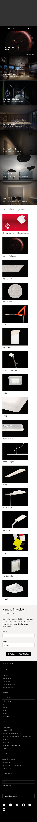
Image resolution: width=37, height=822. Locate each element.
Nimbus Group (7, 774)
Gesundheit (6, 698)
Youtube (23, 805)
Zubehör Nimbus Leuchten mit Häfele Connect (17, 736)
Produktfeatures (7, 687)
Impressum (6, 779)
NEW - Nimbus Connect (10, 74)
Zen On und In (7, 576)
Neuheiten (5, 675)
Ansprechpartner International (12, 765)
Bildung (4, 713)
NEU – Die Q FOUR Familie (12, 127)
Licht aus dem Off (9, 124)
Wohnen (5, 707)
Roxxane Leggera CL (9, 370)
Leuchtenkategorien (8, 684)
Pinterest (10, 805)
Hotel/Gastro (6, 701)
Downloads (6, 727)
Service (4, 722)
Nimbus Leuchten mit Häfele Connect (15, 77)
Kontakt (5, 754)
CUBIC (4, 416)
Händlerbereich (7, 730)
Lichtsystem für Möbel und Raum (14, 201)
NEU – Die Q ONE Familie (11, 151)
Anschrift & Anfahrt (8, 759)
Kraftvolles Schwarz (9, 174)
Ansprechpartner (7, 762)
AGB (3, 782)
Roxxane (5, 325)
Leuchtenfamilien (7, 681)
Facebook (4, 805)
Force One (6, 530)
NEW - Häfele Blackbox (10, 99)
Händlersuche (6, 768)
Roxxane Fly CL (8, 553)
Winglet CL (6, 347)
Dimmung (5, 742)
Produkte (5, 670)
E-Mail (4, 631)
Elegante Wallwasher (10, 149)
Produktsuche (6, 678)
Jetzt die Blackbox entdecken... (13, 102)
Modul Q (5, 393)
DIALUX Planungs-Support (10, 733)
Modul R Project (8, 462)
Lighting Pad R (7, 302)
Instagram (16, 805)
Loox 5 (4, 199)
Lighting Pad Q (7, 279)
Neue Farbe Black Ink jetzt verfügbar (15, 176)
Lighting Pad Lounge (9, 256)
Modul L (5, 485)
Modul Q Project (8, 439)
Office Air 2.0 (7, 507)
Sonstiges (5, 716)
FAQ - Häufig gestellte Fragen (11, 745)
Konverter (5, 739)
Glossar (4, 748)
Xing (29, 805)
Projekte (5, 693)
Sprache (5, 641)
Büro (4, 704)
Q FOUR (5, 599)
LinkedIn (4, 809)
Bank (4, 710)
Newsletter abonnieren (18, 654)
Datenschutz (6, 785)
